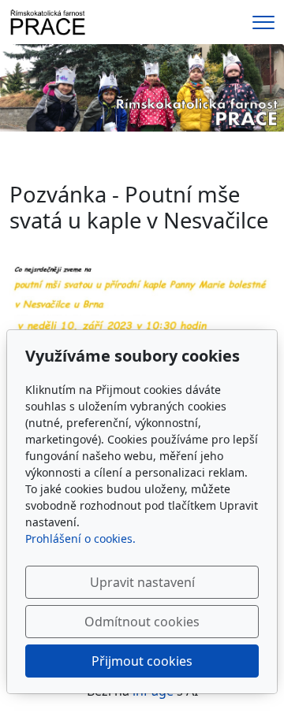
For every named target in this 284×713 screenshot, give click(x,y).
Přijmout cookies (142, 661)
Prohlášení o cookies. (80, 538)
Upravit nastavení (142, 582)
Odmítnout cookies (142, 621)
